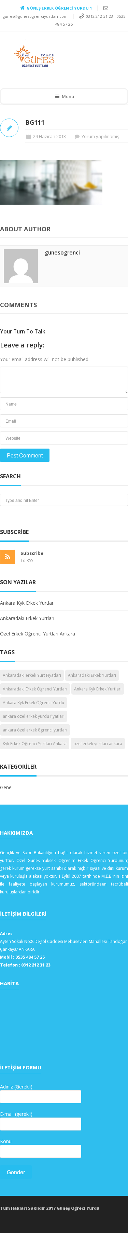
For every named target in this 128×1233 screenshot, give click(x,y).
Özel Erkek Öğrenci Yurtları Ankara (37, 633)
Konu (6, 1141)
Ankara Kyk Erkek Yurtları (27, 603)
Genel (6, 787)
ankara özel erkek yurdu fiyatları (34, 716)
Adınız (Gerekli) (16, 1086)
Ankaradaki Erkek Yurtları (27, 618)
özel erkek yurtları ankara (97, 743)
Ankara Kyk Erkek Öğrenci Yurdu (33, 702)
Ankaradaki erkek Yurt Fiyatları (32, 675)
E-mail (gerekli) (16, 1114)
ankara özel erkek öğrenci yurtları (35, 730)
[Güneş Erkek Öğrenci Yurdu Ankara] (59, 56)
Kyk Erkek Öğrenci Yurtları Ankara (35, 743)
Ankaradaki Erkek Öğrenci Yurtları (35, 689)
